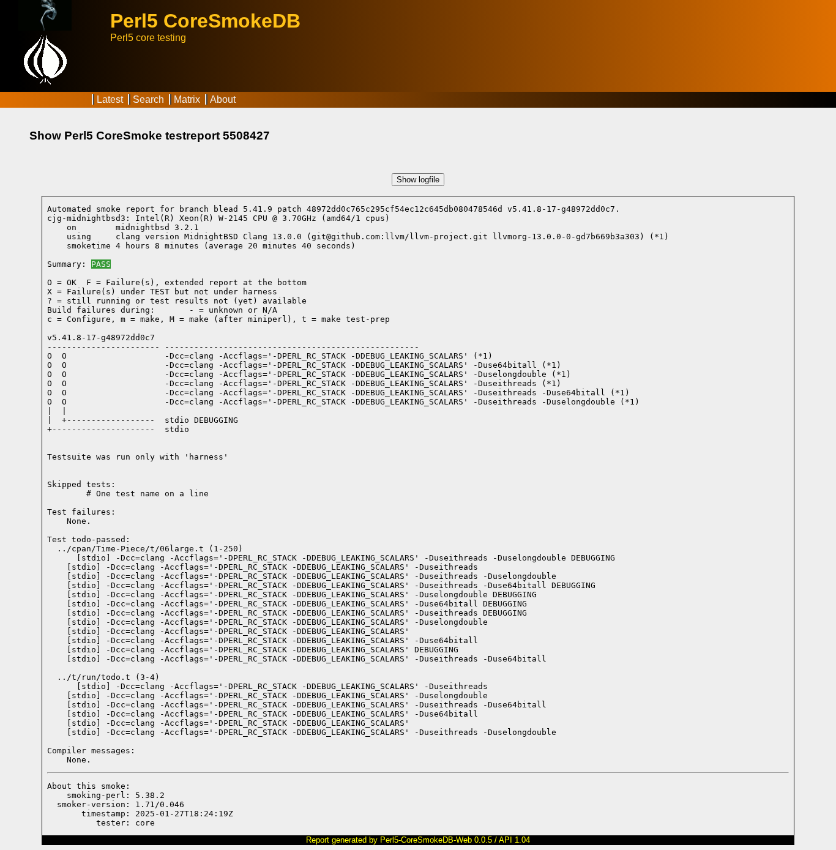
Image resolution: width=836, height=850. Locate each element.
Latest (110, 99)
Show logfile (418, 179)
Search (148, 99)
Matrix (187, 99)
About (223, 99)
